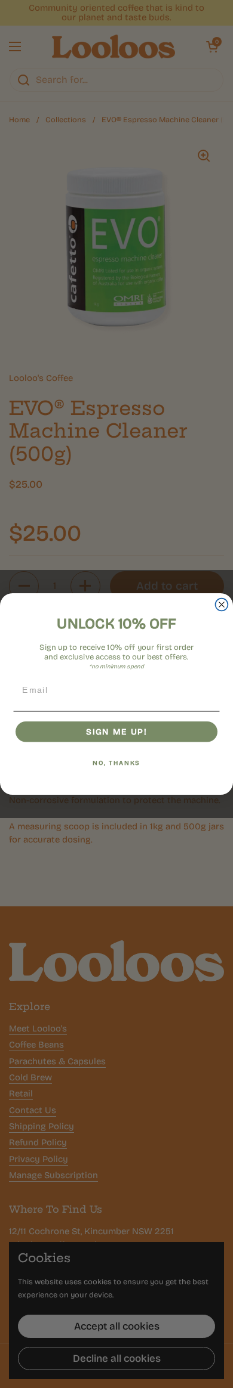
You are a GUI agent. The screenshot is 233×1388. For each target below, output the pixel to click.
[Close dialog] (222, 605)
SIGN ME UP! (116, 731)
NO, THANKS (116, 763)
